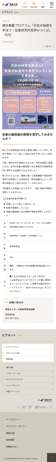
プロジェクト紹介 (13, 353)
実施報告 (9, 359)
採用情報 (10, 439)
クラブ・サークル (13, 373)
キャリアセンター (13, 385)
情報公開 (10, 432)
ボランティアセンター (15, 379)
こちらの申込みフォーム (22, 276)
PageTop (51, 457)
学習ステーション (13, 391)
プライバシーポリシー (16, 426)
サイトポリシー (13, 419)
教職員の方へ (12, 446)
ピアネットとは (12, 347)
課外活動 (9, 367)
